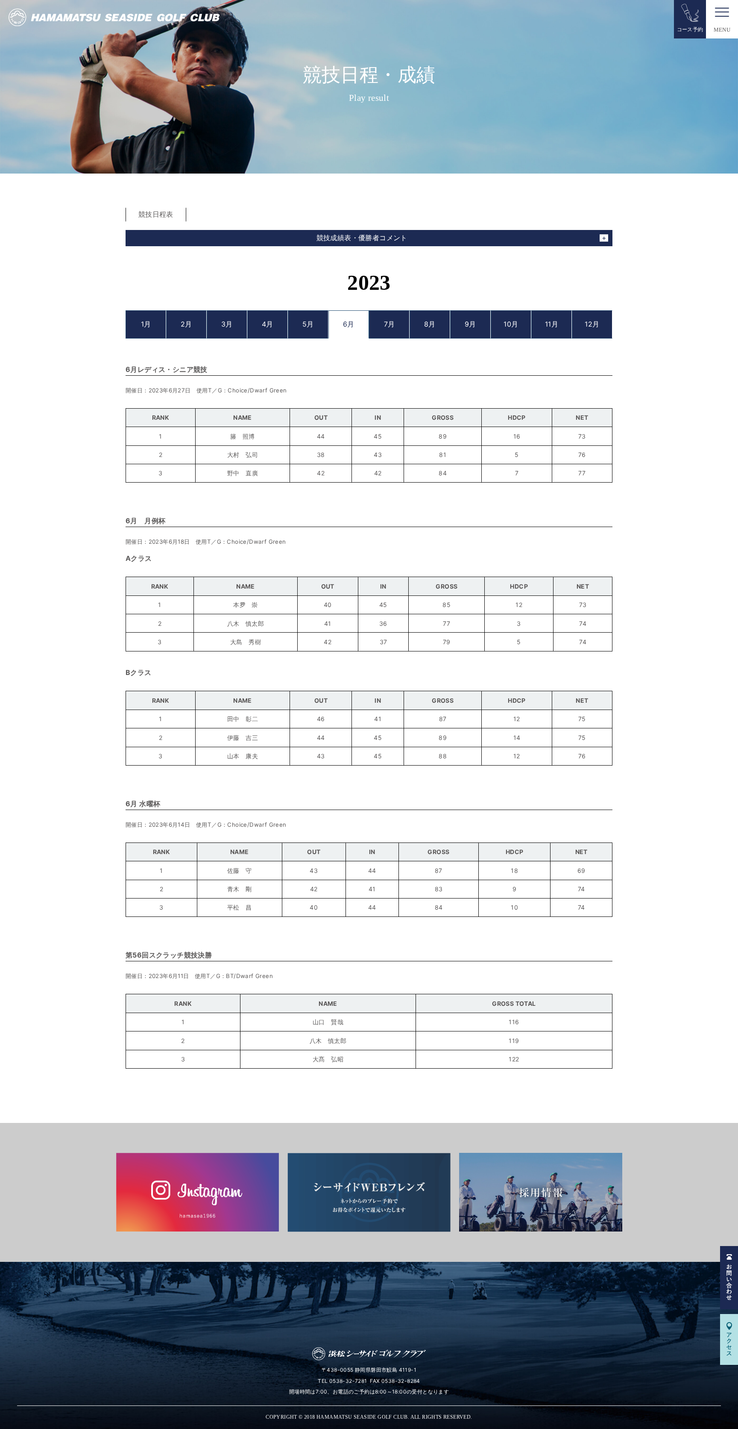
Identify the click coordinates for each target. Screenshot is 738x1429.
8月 (430, 324)
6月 (348, 324)
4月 (267, 324)
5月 (308, 324)
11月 (551, 324)
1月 (146, 324)
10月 (511, 324)
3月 (227, 324)
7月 (389, 324)
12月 (592, 324)
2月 (186, 324)
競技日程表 (155, 214)
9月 (470, 324)
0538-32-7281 (348, 1381)
